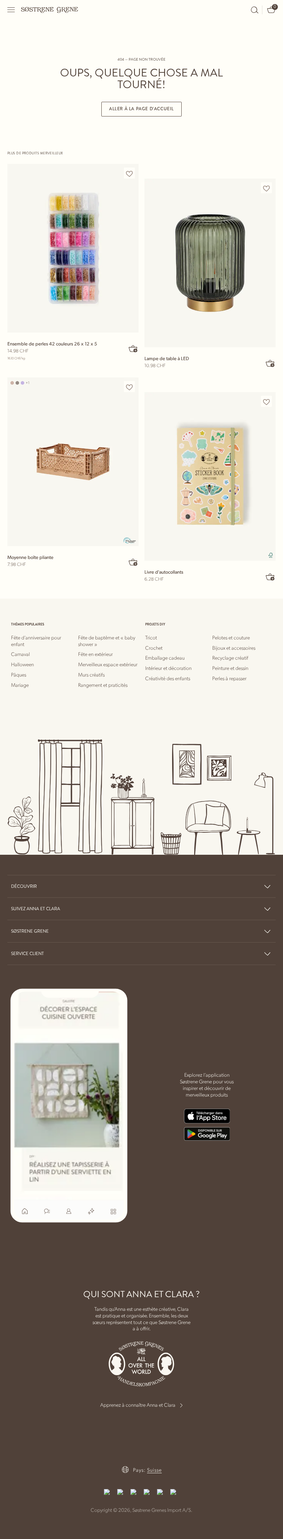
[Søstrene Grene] (49, 9)
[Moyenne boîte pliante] (73, 461)
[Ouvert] (11, 10)
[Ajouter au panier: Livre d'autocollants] (270, 576)
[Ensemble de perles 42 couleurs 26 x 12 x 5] (73, 248)
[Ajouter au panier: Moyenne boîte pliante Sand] (133, 562)
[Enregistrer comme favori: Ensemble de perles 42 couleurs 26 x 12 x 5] (129, 173)
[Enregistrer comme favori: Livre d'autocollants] (266, 401)
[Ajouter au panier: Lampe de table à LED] (270, 363)
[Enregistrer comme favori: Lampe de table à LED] (266, 188)
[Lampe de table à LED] (210, 263)
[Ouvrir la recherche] (254, 10)
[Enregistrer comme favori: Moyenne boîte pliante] (129, 387)
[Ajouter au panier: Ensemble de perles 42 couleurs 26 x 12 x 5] (133, 348)
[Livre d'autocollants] (210, 476)
